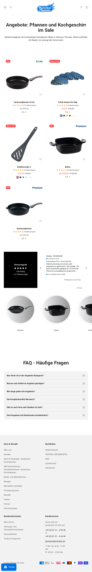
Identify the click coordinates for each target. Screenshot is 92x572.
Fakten (7, 499)
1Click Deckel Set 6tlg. (68, 102)
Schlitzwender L (24, 167)
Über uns (8, 450)
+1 (74, 115)
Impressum (50, 468)
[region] (63, 268)
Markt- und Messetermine (15, 477)
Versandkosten (10, 534)
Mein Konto (9, 522)
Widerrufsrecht (51, 450)
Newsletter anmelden (13, 486)
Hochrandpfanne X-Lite (24, 102)
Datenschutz (50, 463)
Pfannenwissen (10, 508)
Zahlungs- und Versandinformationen (13, 528)
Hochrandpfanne (24, 228)
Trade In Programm (12, 539)
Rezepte (7, 481)
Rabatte (7, 495)
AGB (47, 459)
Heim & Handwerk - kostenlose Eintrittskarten (17, 460)
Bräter (68, 167)
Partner (7, 504)
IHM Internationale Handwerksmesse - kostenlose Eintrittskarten (17, 469)
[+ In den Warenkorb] (40, 94)
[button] (24, 105)
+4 (30, 177)
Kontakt (7, 454)
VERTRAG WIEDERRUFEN (56, 454)
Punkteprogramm (11, 490)
